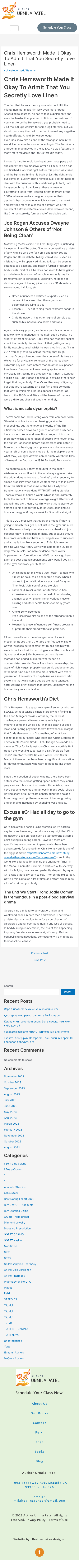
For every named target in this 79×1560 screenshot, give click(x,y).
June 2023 (10, 1106)
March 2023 (11, 1123)
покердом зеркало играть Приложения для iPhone (36, 1031)
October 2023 (12, 1082)
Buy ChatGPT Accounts (18, 1204)
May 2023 (10, 1111)
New (7, 1252)
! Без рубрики (12, 1169)
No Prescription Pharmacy (20, 1264)
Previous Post (39, 953)
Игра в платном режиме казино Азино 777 (31, 1009)
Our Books (39, 1413)
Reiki (7, 1293)
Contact (39, 1423)
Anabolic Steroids (15, 1187)
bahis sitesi (11, 1192)
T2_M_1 (8, 1305)
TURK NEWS (12, 1334)
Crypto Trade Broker (16, 1216)
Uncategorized (15, 70)
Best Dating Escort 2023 (19, 1198)
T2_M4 (8, 1322)
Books (40, 1451)
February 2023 (13, 1129)
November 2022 (14, 1135)
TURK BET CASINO (16, 1328)
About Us (39, 1403)
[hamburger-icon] (14, 28)
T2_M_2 (8, 1311)
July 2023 (10, 1100)
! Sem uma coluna (15, 1163)
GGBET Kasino (13, 1240)
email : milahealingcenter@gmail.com (39, 1499)
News (7, 1258)
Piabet (8, 1287)
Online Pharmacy (14, 1275)
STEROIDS (10, 1299)
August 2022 (12, 1147)
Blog (39, 1461)
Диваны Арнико (14, 1352)
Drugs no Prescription (17, 1228)
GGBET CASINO (14, 1234)
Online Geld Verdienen (17, 1269)
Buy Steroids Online (16, 1210)
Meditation (10, 1246)
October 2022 (12, 1141)
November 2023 (14, 1076)
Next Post (40, 960)
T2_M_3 (8, 1317)
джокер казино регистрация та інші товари (32, 1015)
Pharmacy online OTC (17, 1281)
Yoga (7, 1346)
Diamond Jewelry (14, 1222)
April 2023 (10, 1117)
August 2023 (12, 1094)
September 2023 (14, 1088)
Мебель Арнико (14, 1358)
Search (8, 985)
